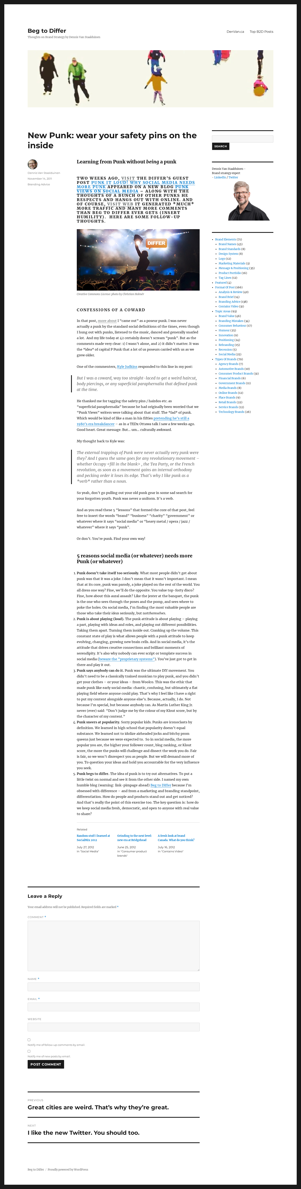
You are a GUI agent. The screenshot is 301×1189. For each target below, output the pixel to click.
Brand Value (226, 316)
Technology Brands (231, 412)
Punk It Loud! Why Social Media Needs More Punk (136, 184)
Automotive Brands (231, 369)
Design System (228, 254)
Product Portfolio (230, 273)
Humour (224, 330)
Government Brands (232, 383)
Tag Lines (225, 278)
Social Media (227, 354)
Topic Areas (223, 311)
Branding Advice (39, 184)
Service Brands (228, 407)
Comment (37, 917)
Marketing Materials (232, 263)
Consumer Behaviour (232, 325)
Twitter (233, 177)
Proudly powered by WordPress (68, 1169)
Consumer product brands (236, 373)
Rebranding (226, 345)
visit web (120, 204)
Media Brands (228, 388)
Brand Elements (225, 239)
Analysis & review (230, 292)
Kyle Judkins (127, 367)
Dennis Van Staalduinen (44, 172)
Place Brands (227, 397)
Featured (221, 282)
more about (107, 321)
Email (34, 999)
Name (34, 979)
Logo (222, 258)
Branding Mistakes (231, 321)
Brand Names (227, 244)
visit (128, 178)
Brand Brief (226, 297)
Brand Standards (230, 249)
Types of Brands (225, 359)
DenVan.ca (235, 32)
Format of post (225, 287)
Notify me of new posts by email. (49, 1056)
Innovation (226, 335)
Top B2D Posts (261, 32)
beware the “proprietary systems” (127, 659)
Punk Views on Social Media (133, 189)
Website (35, 1019)
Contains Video (228, 306)
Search (220, 146)
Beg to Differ (47, 30)
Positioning (226, 340)
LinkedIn (220, 177)
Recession (225, 349)
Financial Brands (230, 378)
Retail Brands (227, 402)
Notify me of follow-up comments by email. (56, 1044)
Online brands (228, 393)
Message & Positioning (234, 268)
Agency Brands (228, 364)
